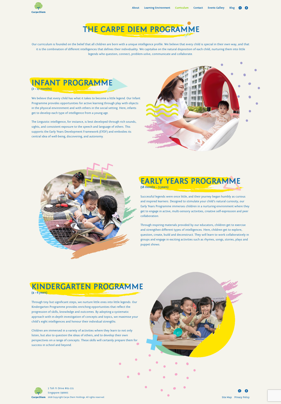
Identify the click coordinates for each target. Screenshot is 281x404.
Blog (232, 7)
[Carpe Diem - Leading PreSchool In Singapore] (51, 8)
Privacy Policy (241, 397)
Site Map (227, 397)
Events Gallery (216, 7)
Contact (198, 7)
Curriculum (181, 7)
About (135, 7)
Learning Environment (157, 7)
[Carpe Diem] (38, 393)
